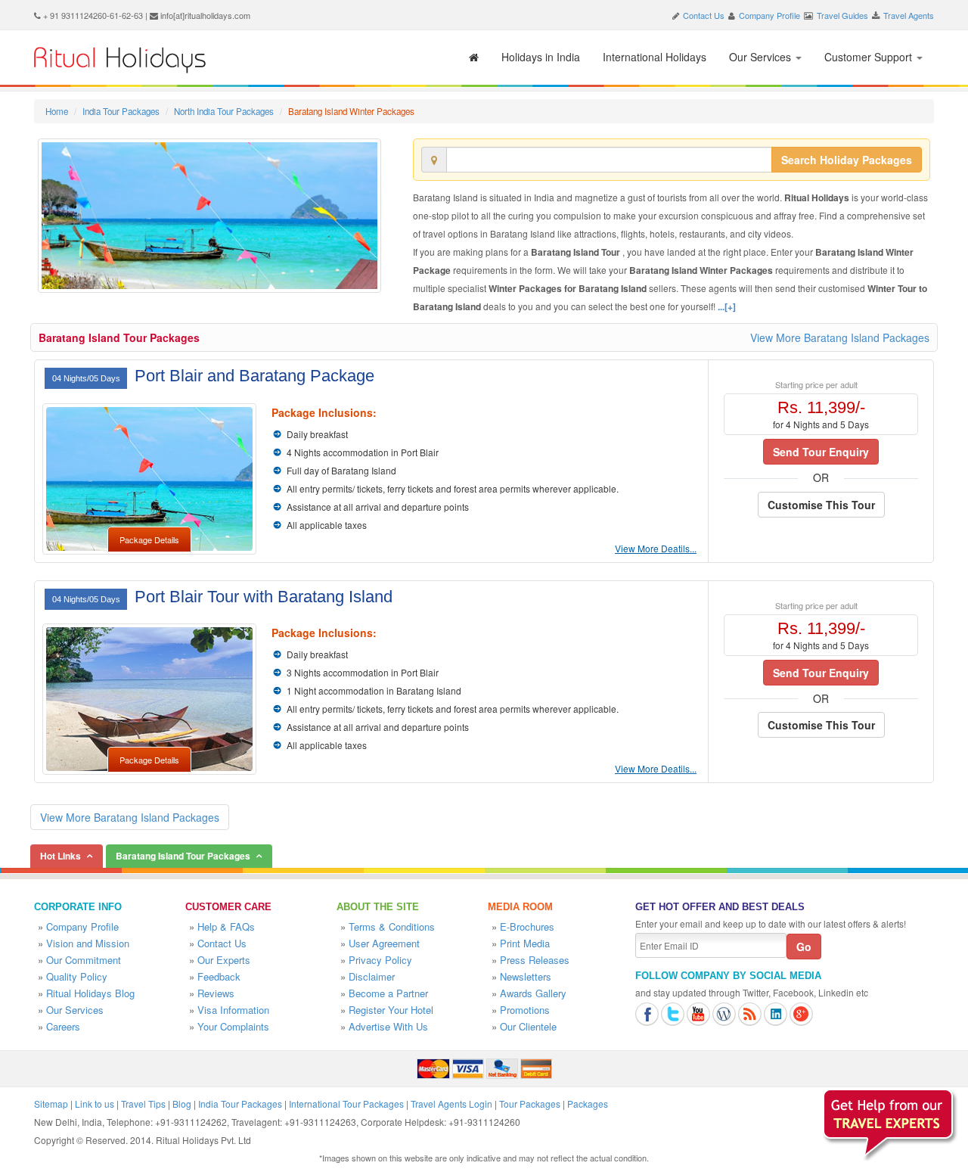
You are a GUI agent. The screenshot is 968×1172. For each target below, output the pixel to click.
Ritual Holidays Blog (90, 993)
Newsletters (525, 976)
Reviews (215, 993)
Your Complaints (233, 1026)
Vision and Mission (87, 943)
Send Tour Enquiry (821, 451)
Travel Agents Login (451, 1103)
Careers (63, 1026)
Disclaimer (372, 976)
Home (56, 111)
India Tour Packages (121, 111)
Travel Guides (842, 15)
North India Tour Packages (224, 111)
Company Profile (769, 15)
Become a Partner (388, 993)
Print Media (525, 943)
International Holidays (654, 56)
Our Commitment (83, 960)
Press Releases (534, 960)
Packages (587, 1103)
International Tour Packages (346, 1103)
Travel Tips (143, 1103)
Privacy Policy (380, 960)
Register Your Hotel (391, 1010)
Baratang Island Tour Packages (119, 337)
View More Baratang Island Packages (839, 337)
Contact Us (703, 15)
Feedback (218, 976)
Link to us (94, 1103)
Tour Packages (529, 1103)
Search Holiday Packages (846, 159)
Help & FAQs (226, 926)
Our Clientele (528, 1026)
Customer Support (869, 56)
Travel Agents (908, 15)
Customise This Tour (821, 504)
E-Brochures (527, 926)
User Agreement (384, 943)
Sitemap (51, 1103)
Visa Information (233, 1010)
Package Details (149, 539)
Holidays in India (540, 56)
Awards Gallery (533, 993)
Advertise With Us (388, 1026)
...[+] (727, 306)
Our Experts (223, 960)
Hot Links (60, 856)
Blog (181, 1103)
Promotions (525, 1010)
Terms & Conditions (392, 926)
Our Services (761, 56)
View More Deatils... (656, 548)
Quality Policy (76, 976)
